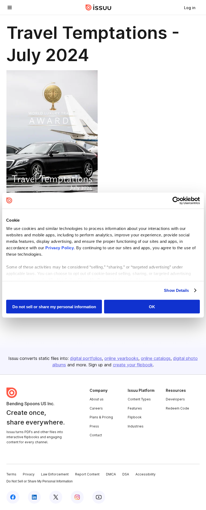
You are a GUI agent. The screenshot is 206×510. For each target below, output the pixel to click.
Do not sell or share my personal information (54, 306)
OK (152, 306)
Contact (96, 435)
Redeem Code (177, 408)
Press (94, 426)
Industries (136, 426)
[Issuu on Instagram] (77, 497)
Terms (11, 474)
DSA (125, 474)
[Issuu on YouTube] (98, 497)
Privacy (29, 474)
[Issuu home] (98, 7)
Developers (175, 399)
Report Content (87, 474)
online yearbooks (121, 358)
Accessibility (145, 474)
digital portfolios (86, 358)
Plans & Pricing (101, 417)
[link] (190, 7)
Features (135, 408)
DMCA (111, 474)
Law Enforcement (55, 474)
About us (97, 399)
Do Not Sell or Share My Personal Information (39, 481)
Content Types (139, 399)
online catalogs (156, 358)
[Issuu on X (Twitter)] (55, 497)
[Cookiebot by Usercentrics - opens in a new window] (176, 200)
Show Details (176, 290)
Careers (96, 408)
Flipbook (135, 417)
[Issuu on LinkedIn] (34, 497)
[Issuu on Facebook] (12, 497)
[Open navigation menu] (9, 7)
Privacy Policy (59, 247)
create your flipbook (133, 364)
